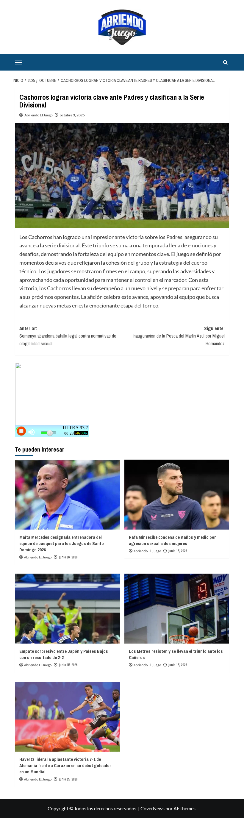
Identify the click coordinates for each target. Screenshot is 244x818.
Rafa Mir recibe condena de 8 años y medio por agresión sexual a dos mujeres (172, 540)
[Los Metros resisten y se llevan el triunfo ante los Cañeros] (176, 609)
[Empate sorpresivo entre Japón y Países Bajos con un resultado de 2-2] (67, 609)
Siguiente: (179, 336)
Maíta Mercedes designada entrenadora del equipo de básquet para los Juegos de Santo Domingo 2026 (61, 543)
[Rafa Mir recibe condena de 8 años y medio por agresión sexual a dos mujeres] (176, 495)
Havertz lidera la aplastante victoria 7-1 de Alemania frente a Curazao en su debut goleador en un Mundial (65, 765)
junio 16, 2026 (68, 557)
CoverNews (152, 808)
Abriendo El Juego (38, 115)
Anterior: (67, 336)
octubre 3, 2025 (72, 115)
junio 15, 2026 (177, 551)
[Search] (225, 62)
